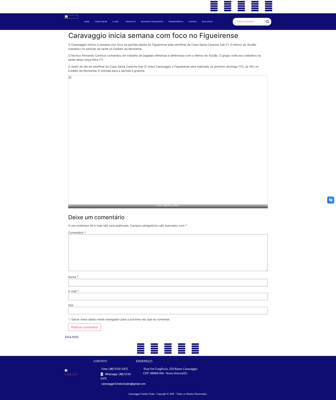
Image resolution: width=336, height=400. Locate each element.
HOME (86, 22)
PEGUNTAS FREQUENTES (152, 22)
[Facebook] (214, 6)
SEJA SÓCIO (207, 22)
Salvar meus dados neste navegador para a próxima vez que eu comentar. (120, 319)
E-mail (73, 291)
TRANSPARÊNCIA (175, 22)
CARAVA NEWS (101, 22)
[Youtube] (241, 6)
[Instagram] (255, 6)
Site (70, 305)
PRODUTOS (131, 22)
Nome (73, 277)
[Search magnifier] (267, 21)
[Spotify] (268, 6)
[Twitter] (227, 6)
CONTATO (192, 22)
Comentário (77, 232)
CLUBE (115, 22)
